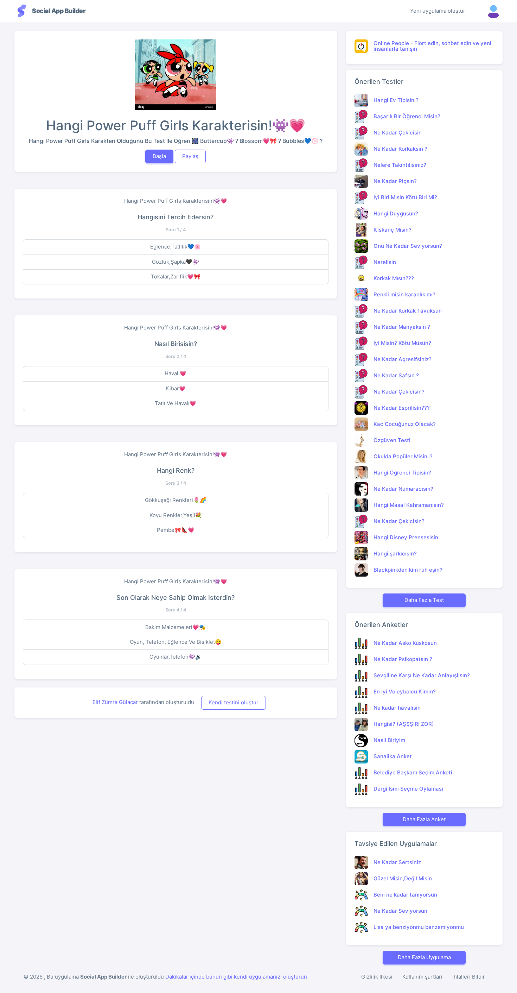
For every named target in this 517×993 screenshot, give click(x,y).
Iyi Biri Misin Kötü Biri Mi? (405, 197)
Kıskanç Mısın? (392, 229)
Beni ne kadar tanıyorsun (405, 894)
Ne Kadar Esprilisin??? (402, 407)
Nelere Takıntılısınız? (400, 165)
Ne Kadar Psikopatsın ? (403, 659)
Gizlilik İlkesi (376, 976)
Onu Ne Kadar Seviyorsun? (408, 246)
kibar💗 (176, 388)
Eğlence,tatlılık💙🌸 (175, 246)
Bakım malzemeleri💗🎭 (175, 627)
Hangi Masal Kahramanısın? (409, 505)
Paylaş (190, 156)
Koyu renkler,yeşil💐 (175, 515)
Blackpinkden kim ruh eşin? (408, 569)
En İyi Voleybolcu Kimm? (405, 691)
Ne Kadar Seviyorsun (400, 910)
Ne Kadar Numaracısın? (403, 488)
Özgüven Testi (392, 440)
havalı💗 (175, 373)
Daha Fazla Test (424, 600)
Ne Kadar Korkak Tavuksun (408, 310)
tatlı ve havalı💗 (175, 403)
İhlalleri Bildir (468, 976)
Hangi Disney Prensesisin (406, 537)
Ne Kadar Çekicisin (398, 132)
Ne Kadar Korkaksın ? (400, 148)
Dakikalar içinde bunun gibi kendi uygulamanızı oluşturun (236, 976)
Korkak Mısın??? (394, 278)
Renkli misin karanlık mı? (404, 294)
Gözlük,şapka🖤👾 (175, 261)
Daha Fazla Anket (424, 819)
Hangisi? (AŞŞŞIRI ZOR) (404, 724)
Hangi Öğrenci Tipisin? (402, 472)
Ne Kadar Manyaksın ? (402, 326)
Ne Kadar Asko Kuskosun (405, 643)
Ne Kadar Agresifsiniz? (403, 359)
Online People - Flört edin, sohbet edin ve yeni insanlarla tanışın (432, 46)
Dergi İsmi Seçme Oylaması (408, 788)
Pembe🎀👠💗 (175, 530)
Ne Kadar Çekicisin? (399, 391)
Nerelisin (385, 262)
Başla (159, 156)
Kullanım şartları (422, 976)
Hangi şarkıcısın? (395, 553)
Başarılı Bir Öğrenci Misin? (407, 116)
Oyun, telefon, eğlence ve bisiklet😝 (176, 642)
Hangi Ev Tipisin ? (396, 100)
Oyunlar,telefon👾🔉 (175, 656)
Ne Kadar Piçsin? (395, 181)
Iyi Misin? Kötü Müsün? (402, 343)
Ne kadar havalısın (397, 707)
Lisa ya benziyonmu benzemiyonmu (419, 927)
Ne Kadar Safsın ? (396, 375)
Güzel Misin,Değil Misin (403, 878)
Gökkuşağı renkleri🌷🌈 (175, 500)
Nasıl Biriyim (389, 740)
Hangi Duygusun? (396, 213)
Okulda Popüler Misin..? (403, 456)
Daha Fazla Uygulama (424, 957)
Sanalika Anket (393, 756)
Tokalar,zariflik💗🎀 (175, 276)
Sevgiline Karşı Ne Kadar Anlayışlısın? (422, 675)
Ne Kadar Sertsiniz (397, 862)
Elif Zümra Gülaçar (115, 702)
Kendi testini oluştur (233, 702)
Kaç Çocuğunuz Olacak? (405, 424)
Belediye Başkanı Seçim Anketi (413, 772)
